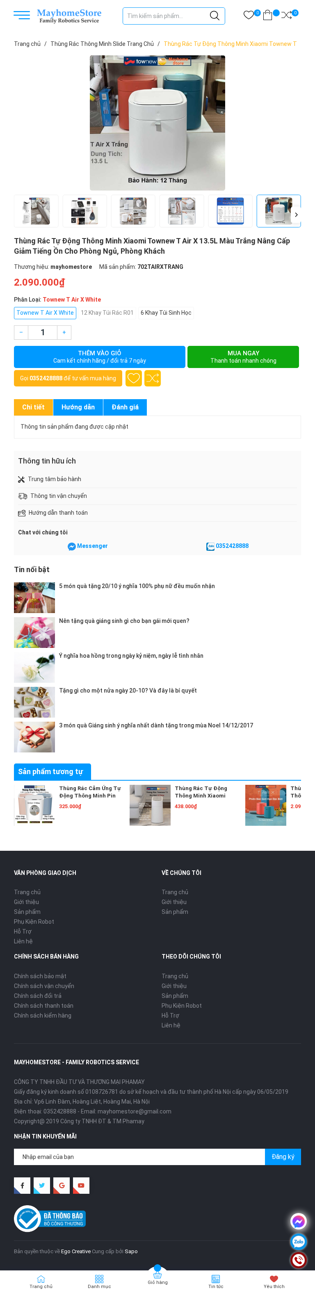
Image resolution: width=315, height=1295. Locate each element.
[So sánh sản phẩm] (286, 16)
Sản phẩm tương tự (50, 771)
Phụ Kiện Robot (34, 921)
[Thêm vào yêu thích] (134, 378)
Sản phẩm (27, 912)
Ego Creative (76, 1251)
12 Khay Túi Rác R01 (107, 312)
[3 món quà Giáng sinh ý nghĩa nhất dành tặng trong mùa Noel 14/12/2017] (34, 737)
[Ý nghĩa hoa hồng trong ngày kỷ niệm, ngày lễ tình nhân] (34, 667)
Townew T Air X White (45, 312)
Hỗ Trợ (23, 931)
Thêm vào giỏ (99, 357)
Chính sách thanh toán (43, 1005)
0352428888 (46, 378)
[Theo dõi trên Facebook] (22, 1185)
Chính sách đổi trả (38, 996)
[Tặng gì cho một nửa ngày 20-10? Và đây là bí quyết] (34, 702)
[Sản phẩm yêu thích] (249, 16)
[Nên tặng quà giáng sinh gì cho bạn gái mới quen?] (34, 632)
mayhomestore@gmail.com (134, 1111)
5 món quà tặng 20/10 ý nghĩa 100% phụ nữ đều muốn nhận (137, 586)
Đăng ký (283, 1157)
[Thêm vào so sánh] (152, 378)
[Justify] (215, 16)
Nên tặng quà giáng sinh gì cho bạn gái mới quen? (124, 621)
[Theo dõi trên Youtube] (81, 1185)
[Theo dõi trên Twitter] (42, 1185)
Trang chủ (27, 892)
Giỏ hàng (158, 1282)
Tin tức (216, 1286)
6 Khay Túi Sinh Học (166, 312)
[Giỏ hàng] (267, 16)
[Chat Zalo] (210, 546)
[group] (157, 123)
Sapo (131, 1251)
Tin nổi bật (32, 569)
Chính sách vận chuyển (44, 986)
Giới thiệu (26, 902)
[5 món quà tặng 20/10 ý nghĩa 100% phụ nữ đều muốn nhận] (34, 597)
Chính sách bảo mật (40, 976)
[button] (296, 215)
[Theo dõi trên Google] (61, 1185)
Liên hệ (23, 941)
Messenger (92, 546)
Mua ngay (243, 357)
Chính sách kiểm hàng (42, 1015)
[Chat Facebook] (72, 546)
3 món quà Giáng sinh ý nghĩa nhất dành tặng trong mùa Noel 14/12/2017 (156, 725)
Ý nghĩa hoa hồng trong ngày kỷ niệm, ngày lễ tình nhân (131, 655)
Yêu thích (274, 1286)
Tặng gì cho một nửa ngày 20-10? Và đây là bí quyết (128, 690)
